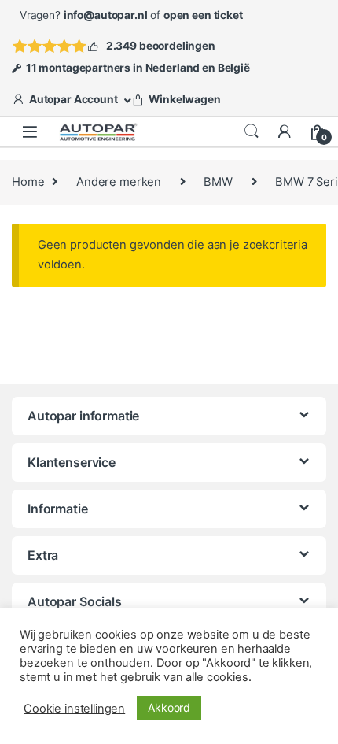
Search (251, 131)
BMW (218, 182)
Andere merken (118, 182)
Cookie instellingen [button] (74, 708)
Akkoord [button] (169, 707)
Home (28, 182)
